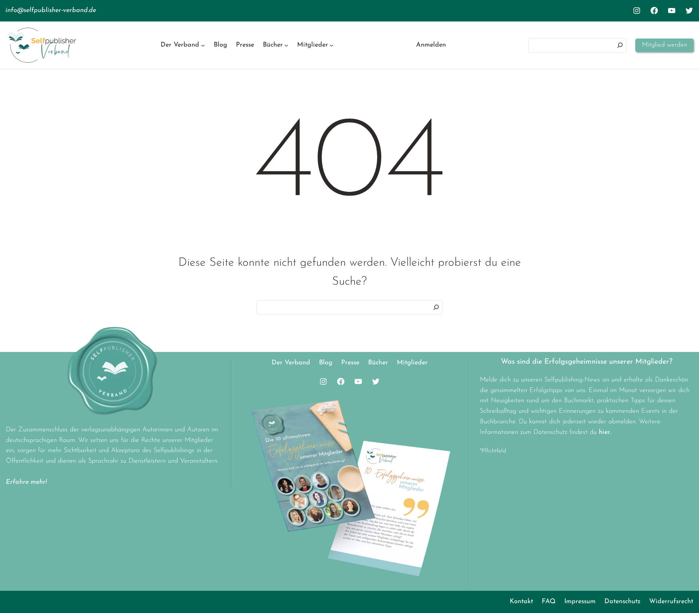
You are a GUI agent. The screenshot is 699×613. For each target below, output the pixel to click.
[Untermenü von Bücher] (286, 45)
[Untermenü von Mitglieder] (331, 45)
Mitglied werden (664, 45)
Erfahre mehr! (26, 482)
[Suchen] (620, 45)
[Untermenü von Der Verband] (203, 45)
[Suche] (436, 307)
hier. (605, 432)
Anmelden (431, 45)
